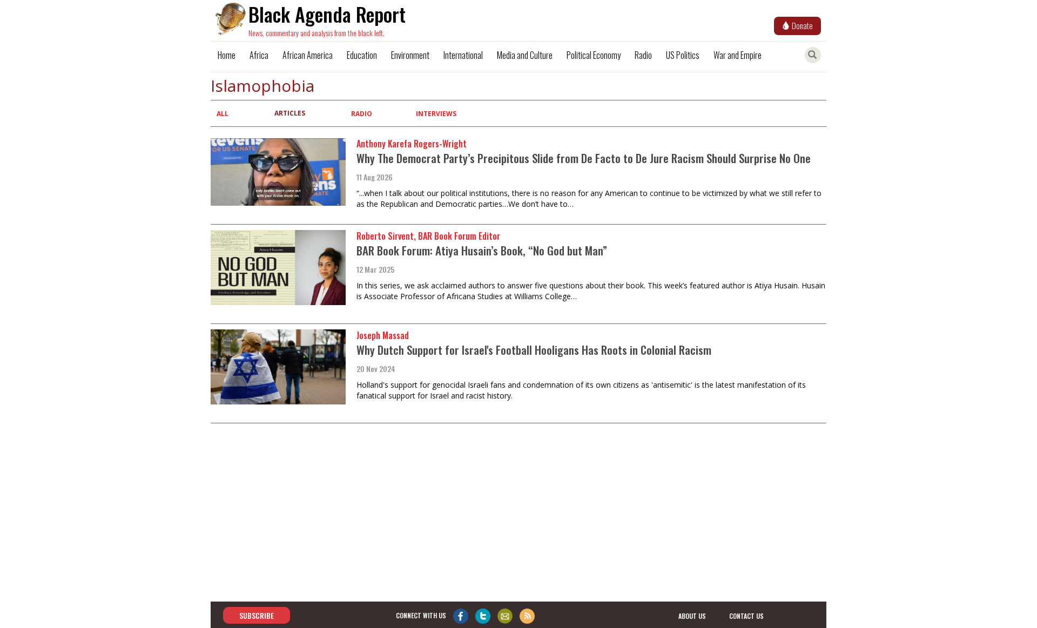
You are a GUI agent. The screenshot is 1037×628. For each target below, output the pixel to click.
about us (692, 615)
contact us (746, 615)
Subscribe (256, 615)
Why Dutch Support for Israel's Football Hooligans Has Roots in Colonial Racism (533, 349)
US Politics (682, 55)
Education (362, 55)
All (222, 113)
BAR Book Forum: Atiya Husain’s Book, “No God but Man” (481, 250)
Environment (410, 55)
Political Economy (594, 55)
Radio (643, 55)
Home (226, 55)
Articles (289, 113)
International (463, 55)
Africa (259, 55)
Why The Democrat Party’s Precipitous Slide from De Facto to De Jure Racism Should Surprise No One (583, 158)
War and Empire (737, 55)
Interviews (436, 113)
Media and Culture (525, 55)
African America (307, 55)
